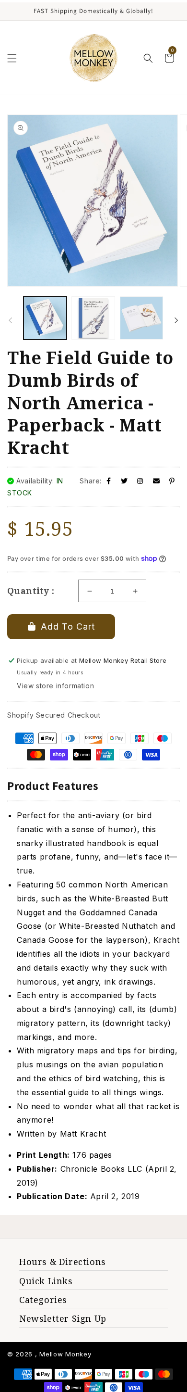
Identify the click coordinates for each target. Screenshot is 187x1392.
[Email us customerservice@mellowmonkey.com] (156, 481)
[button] (12, 58)
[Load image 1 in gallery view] (45, 318)
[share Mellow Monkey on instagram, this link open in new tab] (140, 481)
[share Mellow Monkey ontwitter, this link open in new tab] (124, 481)
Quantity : (30, 590)
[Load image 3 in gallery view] (141, 318)
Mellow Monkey (65, 1354)
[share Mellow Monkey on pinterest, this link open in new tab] (172, 481)
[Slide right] (176, 320)
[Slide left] (10, 320)
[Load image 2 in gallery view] (93, 318)
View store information (55, 686)
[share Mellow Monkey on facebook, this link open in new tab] (108, 481)
